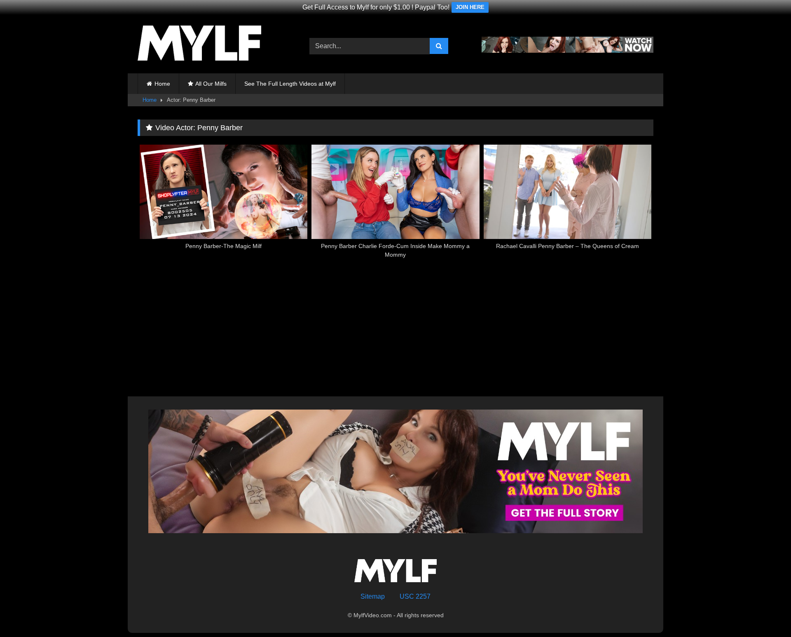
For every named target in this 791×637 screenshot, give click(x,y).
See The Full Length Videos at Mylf (290, 83)
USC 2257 (415, 596)
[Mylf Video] (199, 44)
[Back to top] (765, 612)
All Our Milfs (211, 83)
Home (162, 83)
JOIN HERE (470, 7)
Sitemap (372, 596)
